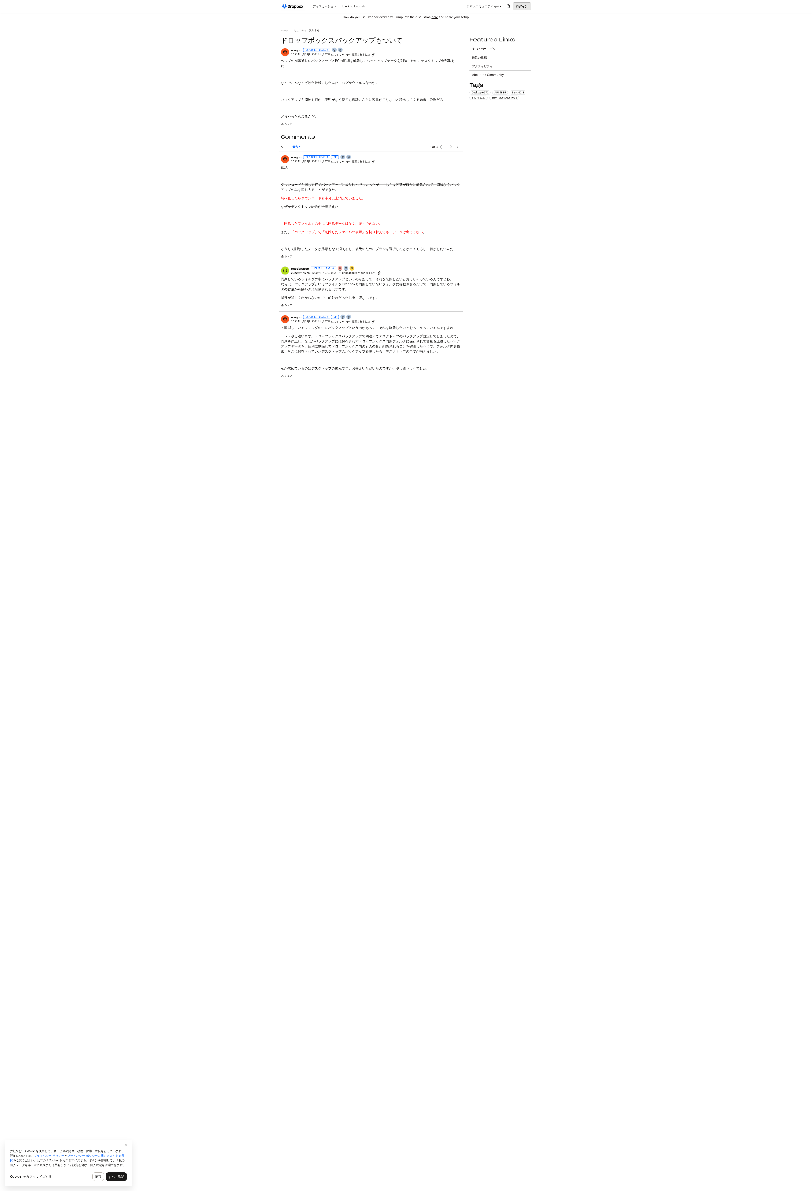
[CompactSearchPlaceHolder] (508, 6)
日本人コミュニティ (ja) (483, 6)
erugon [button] (296, 50)
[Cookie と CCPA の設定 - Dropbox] (68, 1163)
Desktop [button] (480, 92)
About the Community (488, 75)
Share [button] (479, 97)
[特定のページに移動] (457, 147)
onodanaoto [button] (300, 268)
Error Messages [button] (504, 97)
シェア (286, 124)
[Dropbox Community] (293, 6)
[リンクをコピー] (373, 54)
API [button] (500, 92)
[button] (285, 52)
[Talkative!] (346, 269)
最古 (296, 147)
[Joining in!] (340, 50)
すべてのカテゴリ (484, 49)
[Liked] (352, 269)
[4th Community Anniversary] (340, 269)
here (435, 17)
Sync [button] (518, 92)
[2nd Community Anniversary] (334, 50)
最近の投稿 (479, 57)
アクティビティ (482, 66)
